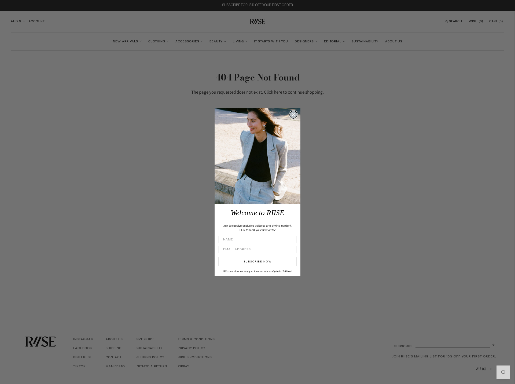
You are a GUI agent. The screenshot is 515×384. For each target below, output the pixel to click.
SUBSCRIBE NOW (258, 261)
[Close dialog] (293, 114)
